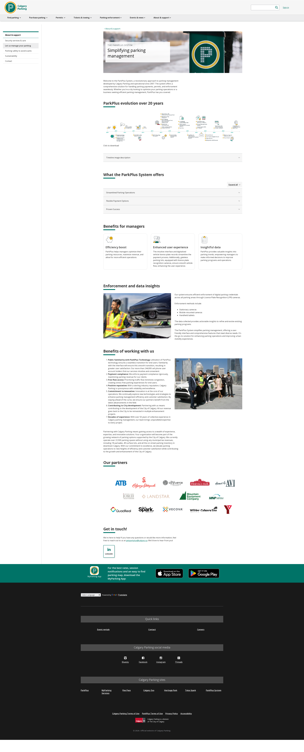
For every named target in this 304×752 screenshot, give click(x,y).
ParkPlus (85, 690)
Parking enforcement (110, 17)
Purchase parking (37, 17)
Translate (122, 595)
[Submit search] (276, 7)
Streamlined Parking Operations (120, 192)
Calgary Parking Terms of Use (125, 713)
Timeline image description (118, 157)
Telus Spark (190, 690)
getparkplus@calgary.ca (136, 540)
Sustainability (11, 56)
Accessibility (186, 713)
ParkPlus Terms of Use (152, 713)
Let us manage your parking (18, 45)
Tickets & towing (82, 17)
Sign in (286, 7)
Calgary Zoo (148, 690)
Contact (8, 61)
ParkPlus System (213, 690)
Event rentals (103, 629)
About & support (161, 17)
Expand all (233, 184)
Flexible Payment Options (117, 201)
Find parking (13, 17)
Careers (200, 629)
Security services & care (15, 40)
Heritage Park (170, 690)
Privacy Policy (171, 713)
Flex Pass (126, 690)
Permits (60, 17)
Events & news (136, 17)
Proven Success (113, 209)
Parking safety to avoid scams (18, 51)
